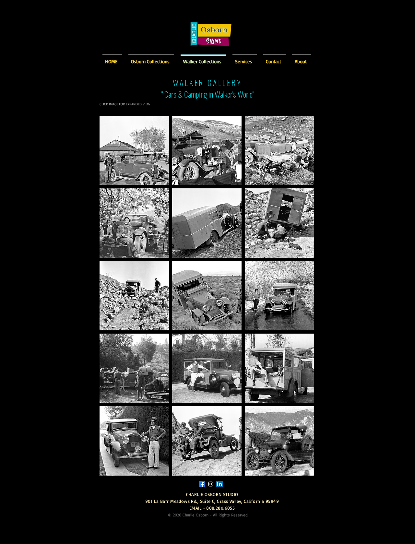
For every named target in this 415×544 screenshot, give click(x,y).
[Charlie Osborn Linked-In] (219, 484)
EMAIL (195, 508)
